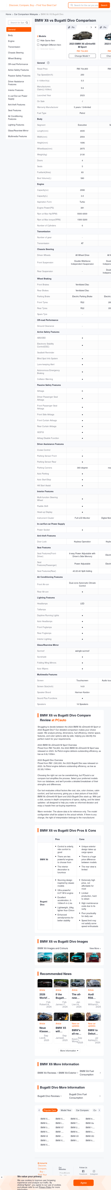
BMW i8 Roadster (64, 1123)
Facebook (83, 1174)
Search (104, 5)
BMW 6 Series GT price (96, 1140)
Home (8, 14)
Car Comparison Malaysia (26, 14)
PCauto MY (66, 1174)
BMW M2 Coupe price (66, 1136)
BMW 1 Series (92, 1127)
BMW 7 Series (77, 1123)
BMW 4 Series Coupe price (98, 1131)
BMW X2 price (47, 1144)
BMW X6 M (76, 1118)
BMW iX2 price (47, 1140)
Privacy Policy (45, 1187)
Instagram (94, 1174)
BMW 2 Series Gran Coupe (83, 1127)
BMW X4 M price (63, 1118)
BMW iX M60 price (79, 1140)
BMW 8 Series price (95, 1118)
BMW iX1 (75, 1136)
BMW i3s (90, 1123)
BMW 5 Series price (50, 1131)
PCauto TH (61, 1174)
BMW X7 (60, 1127)
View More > (95, 948)
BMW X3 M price (48, 1118)
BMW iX (44, 1136)
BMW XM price (62, 1140)
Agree (84, 1182)
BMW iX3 (90, 1136)
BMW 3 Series (47, 1127)
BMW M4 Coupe (63, 1131)
